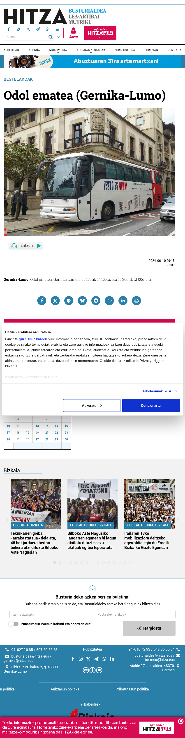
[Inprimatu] (136, 300)
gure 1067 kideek (33, 339)
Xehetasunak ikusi (156, 391)
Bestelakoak (18, 79)
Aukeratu (89, 405)
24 (8, 439)
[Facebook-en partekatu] (41, 300)
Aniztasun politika (65, 689)
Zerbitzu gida (125, 50)
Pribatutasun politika (132, 689)
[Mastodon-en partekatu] (68, 300)
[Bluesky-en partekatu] (82, 300)
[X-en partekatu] (55, 300)
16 (66, 425)
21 (47, 432)
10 (8, 425)
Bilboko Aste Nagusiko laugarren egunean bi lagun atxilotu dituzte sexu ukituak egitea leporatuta (91, 540)
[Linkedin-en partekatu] (122, 300)
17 (8, 432)
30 (66, 439)
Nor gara (174, 50)
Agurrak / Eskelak (90, 50)
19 (27, 432)
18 (18, 432)
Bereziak (151, 50)
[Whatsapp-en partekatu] (109, 300)
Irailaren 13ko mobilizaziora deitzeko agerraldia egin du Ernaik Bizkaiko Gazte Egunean (146, 540)
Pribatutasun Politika (36, 624)
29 (56, 439)
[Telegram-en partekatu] (95, 300)
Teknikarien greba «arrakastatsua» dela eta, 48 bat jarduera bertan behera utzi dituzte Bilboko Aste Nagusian (34, 543)
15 (56, 425)
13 (37, 425)
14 (47, 425)
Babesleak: (92, 704)
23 (66, 432)
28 (47, 439)
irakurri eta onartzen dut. (56, 624)
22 (56, 432)
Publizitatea (92, 649)
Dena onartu (151, 405)
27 (37, 439)
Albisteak (11, 50)
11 (18, 425)
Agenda (34, 50)
